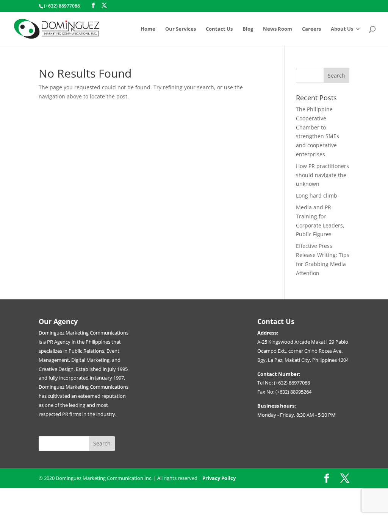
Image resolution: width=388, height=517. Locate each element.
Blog (247, 29)
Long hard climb (316, 195)
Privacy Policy (219, 478)
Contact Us (219, 29)
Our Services (180, 29)
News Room (277, 29)
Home (148, 29)
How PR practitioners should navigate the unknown (322, 175)
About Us (342, 29)
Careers (311, 29)
